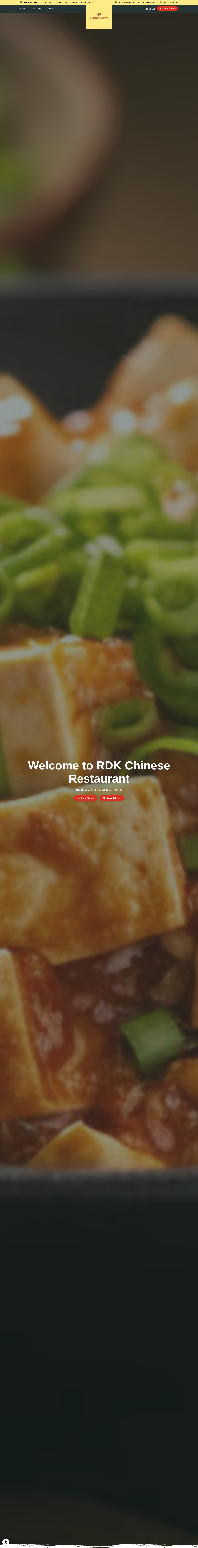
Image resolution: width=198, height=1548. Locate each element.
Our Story (38, 9)
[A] (5, 1542)
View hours (82, 2)
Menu (52, 9)
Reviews (150, 9)
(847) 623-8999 (171, 2)
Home (23, 9)
